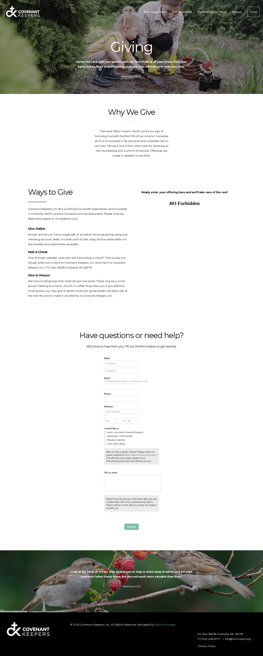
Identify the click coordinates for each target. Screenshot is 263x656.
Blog (223, 12)
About (237, 12)
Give (253, 12)
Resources (206, 12)
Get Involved (182, 12)
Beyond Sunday (165, 624)
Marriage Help (155, 12)
